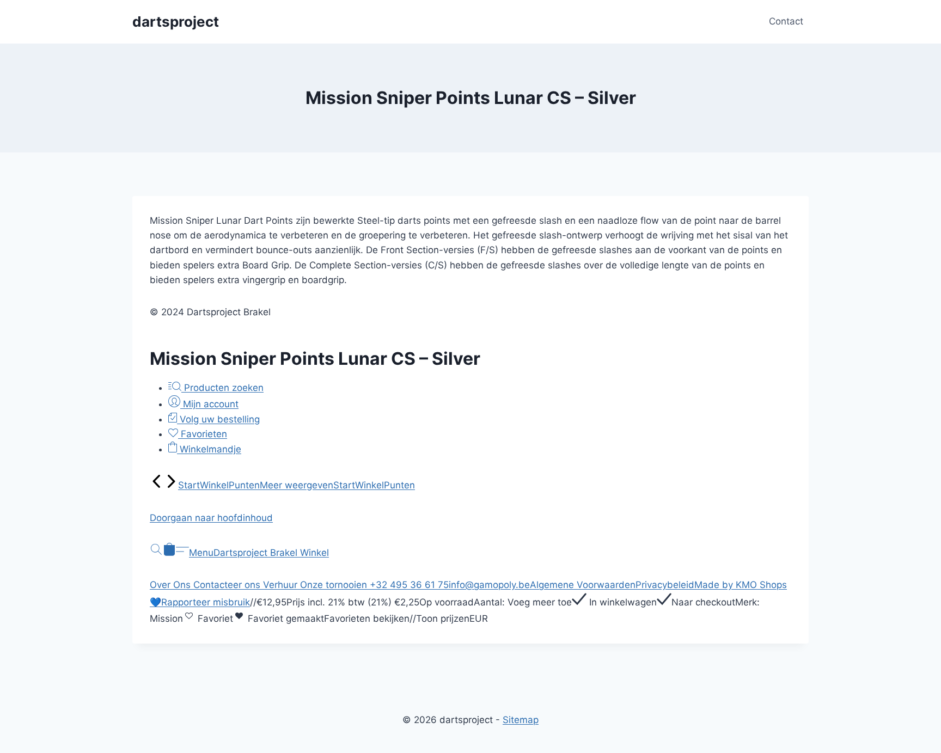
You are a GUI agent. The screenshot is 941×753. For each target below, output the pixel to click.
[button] (470, 518)
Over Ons (171, 584)
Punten (244, 485)
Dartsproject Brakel (256, 552)
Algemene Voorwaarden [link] (583, 584)
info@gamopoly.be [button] (489, 584)
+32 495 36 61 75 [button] (409, 584)
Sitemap (521, 719)
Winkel (214, 485)
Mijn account (209, 404)
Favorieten (202, 433)
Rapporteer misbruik (205, 602)
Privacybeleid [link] (665, 584)
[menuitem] (157, 485)
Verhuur (281, 584)
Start (189, 485)
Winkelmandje (209, 449)
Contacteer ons (228, 584)
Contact (786, 21)
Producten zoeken (222, 387)
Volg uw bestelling (218, 419)
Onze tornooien (335, 584)
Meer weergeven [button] (296, 485)
